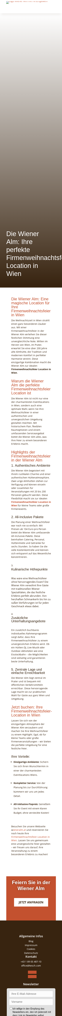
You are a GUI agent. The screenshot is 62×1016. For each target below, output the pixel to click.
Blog (31, 941)
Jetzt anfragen (31, 902)
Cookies (31, 949)
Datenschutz (31, 953)
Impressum (31, 945)
